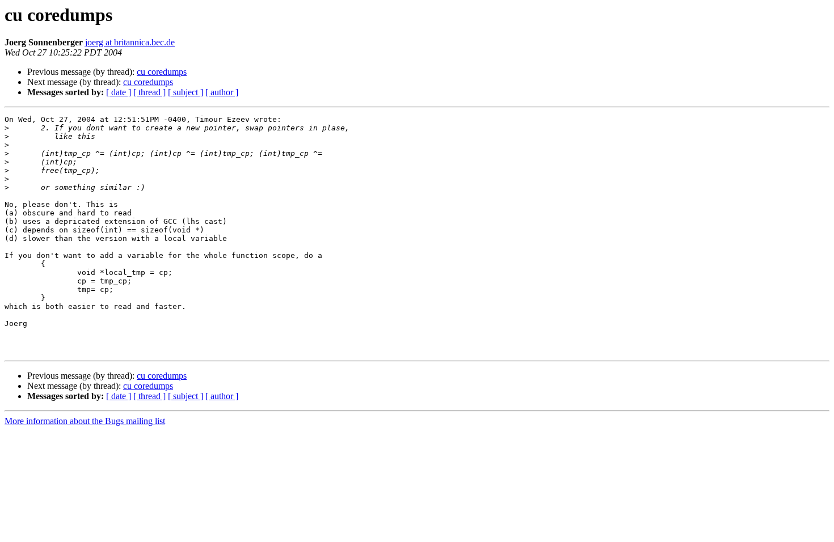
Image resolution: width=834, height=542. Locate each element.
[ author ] (221, 92)
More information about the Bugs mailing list (85, 421)
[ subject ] (185, 92)
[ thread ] (149, 92)
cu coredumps (162, 72)
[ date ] (118, 92)
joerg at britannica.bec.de (130, 42)
